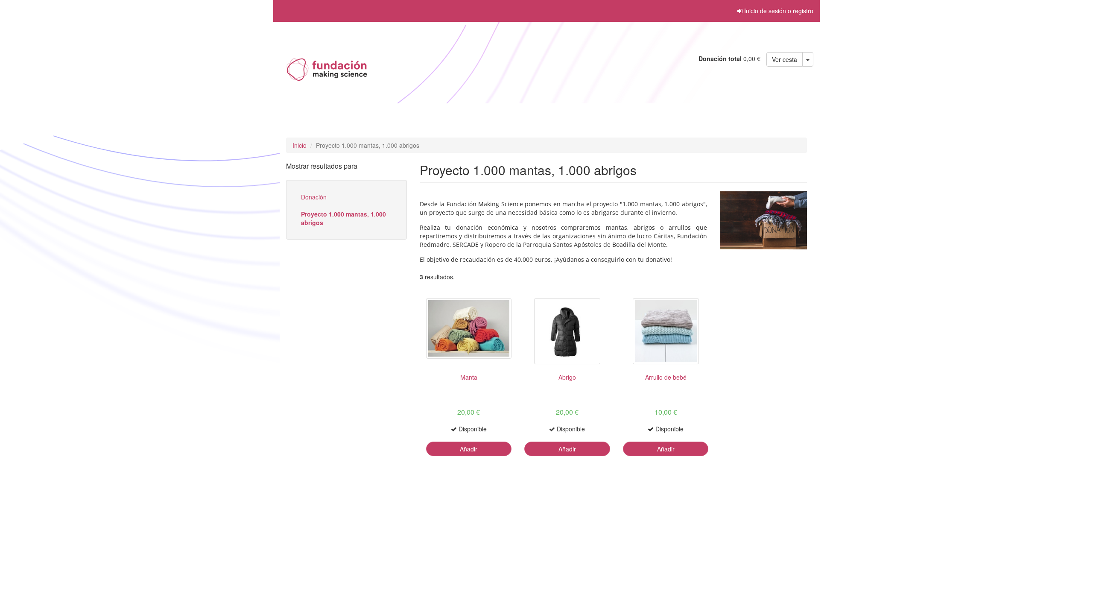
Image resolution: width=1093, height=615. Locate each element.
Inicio (299, 145)
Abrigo (567, 377)
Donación (314, 197)
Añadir (468, 449)
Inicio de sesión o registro (777, 10)
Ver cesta (784, 59)
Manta (468, 377)
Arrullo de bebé (666, 377)
